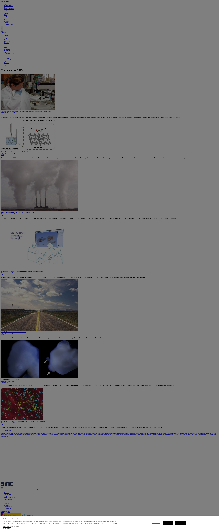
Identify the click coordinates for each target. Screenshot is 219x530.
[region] (109, 523)
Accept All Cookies (180, 523)
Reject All (168, 523)
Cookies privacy (7, 528)
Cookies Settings (156, 523)
